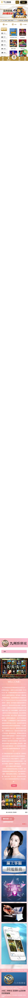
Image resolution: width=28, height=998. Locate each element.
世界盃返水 (3, 995)
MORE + (24, 824)
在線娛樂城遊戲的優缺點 (9, 822)
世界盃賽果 (14, 995)
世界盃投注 (9, 995)
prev (3, 801)
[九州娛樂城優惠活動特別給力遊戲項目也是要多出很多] (14, 978)
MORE (14, 785)
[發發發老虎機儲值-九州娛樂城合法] (12, 801)
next (25, 801)
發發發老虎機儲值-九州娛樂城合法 (12, 812)
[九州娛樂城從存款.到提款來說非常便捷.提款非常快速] (14, 643)
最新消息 (8, 818)
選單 (5, 651)
